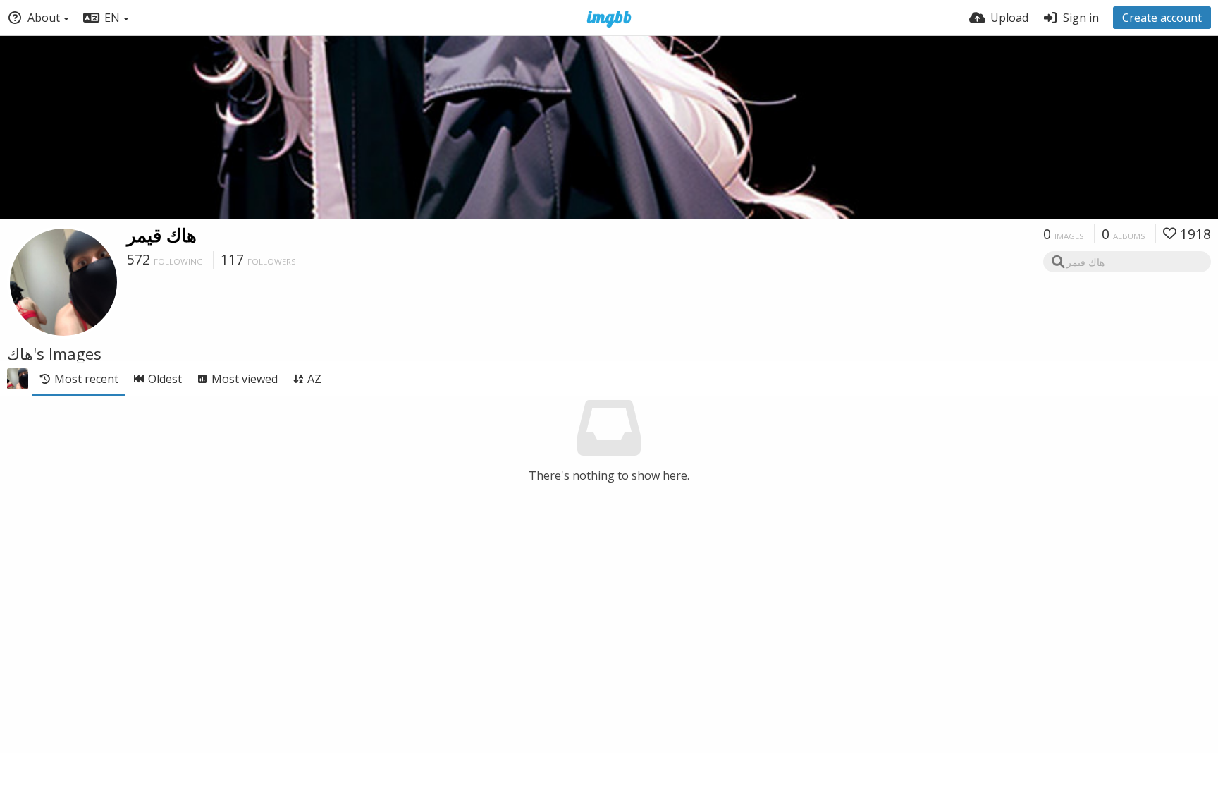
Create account (1162, 17)
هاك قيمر (162, 235)
